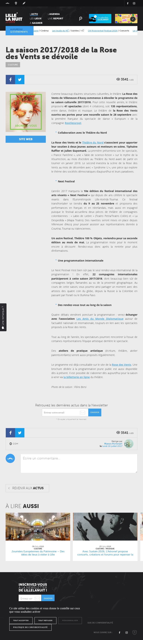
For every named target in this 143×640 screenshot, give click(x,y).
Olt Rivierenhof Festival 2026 (96, 30)
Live (55, 18)
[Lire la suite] (38, 527)
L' (34, 14)
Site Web (26, 139)
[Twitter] (19, 79)
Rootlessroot (73, 123)
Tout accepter (21, 620)
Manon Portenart (113, 443)
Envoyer (94, 412)
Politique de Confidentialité (97, 623)
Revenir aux (27, 488)
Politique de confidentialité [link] (30, 627)
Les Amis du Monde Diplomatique (100, 318)
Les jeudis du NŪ (54, 30)
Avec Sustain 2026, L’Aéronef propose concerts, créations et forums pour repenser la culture (105, 554)
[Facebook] (10, 79)
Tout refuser (45, 620)
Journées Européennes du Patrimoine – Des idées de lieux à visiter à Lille (38, 553)
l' (54, 14)
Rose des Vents (121, 364)
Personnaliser (70, 620)
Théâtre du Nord (93, 142)
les (36, 18)
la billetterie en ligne (76, 377)
